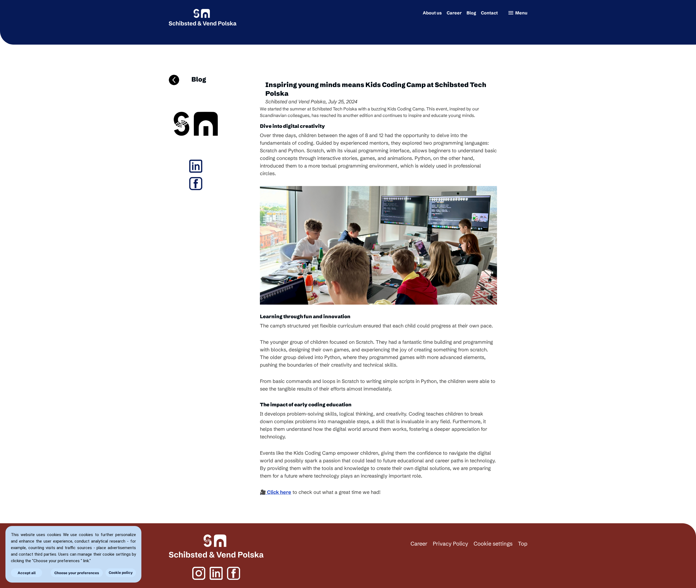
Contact (489, 13)
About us (432, 13)
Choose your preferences (76, 573)
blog (198, 79)
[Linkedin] (195, 166)
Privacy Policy (450, 543)
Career (454, 13)
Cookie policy (121, 572)
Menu (517, 13)
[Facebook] (195, 183)
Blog (471, 13)
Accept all (27, 573)
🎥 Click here (275, 492)
